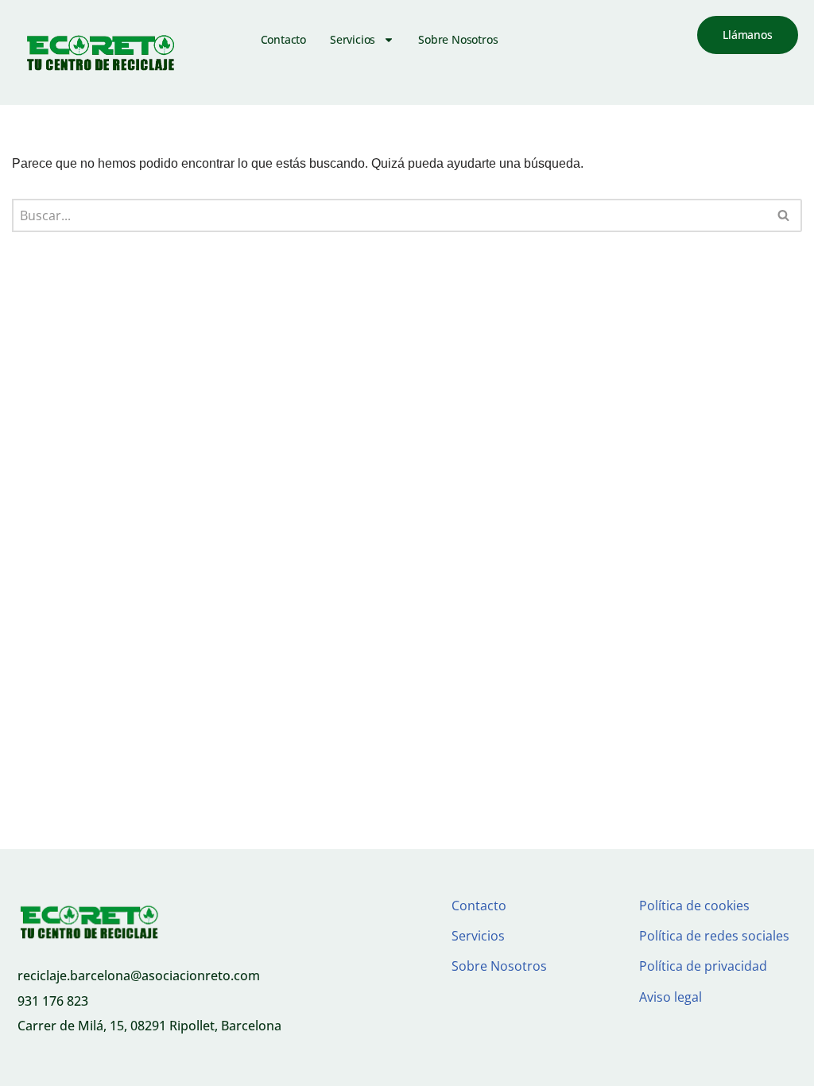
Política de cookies (694, 905)
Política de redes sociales (714, 935)
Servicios (352, 39)
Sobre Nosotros (458, 39)
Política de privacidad (703, 966)
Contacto (283, 39)
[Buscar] (784, 215)
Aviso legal (670, 997)
